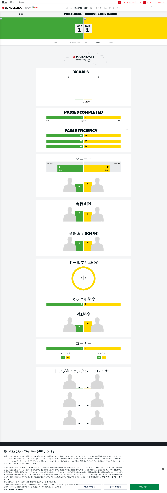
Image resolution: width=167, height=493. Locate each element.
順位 (92, 7)
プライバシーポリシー (110, 477)
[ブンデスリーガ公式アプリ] (119, 2)
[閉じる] (163, 469)
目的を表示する (89, 487)
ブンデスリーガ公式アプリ (131, 2)
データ (111, 7)
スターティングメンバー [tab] (77, 42)
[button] (150, 7)
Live (105, 7)
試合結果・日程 (81, 7)
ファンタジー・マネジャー (156, 2)
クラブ (99, 7)
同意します (143, 487)
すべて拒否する (115, 487)
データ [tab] (98, 42)
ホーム (69, 7)
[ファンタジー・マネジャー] (144, 2)
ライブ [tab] (56, 42)
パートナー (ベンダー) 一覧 (13, 490)
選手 (118, 7)
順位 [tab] (111, 42)
